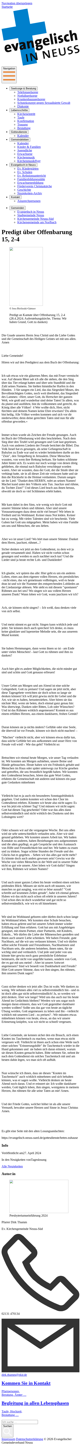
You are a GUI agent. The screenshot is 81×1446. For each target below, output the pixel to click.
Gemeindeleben (20, 139)
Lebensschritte (19, 110)
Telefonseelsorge (27, 92)
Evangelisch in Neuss (23, 164)
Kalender (23, 135)
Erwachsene (24, 154)
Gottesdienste (19, 131)
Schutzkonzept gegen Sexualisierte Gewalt (43, 102)
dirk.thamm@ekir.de (14, 1374)
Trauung (22, 124)
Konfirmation (25, 121)
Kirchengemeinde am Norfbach (36, 222)
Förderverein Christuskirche (34, 186)
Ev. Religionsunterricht (31, 175)
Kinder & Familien (29, 146)
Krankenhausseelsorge (31, 99)
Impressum (8, 1439)
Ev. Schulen (24, 172)
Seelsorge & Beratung (23, 88)
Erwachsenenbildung (30, 182)
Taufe (20, 117)
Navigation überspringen (17, 3)
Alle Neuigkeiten (12, 1166)
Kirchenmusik (26, 157)
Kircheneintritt (26, 114)
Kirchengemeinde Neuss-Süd (35, 218)
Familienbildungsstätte (31, 179)
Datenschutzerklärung (29, 1439)
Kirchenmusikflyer (28, 161)
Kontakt (15, 197)
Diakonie (23, 106)
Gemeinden (17, 207)
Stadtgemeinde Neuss (30, 215)
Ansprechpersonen (28, 201)
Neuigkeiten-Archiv (29, 193)
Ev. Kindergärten (28, 168)
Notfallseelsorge (27, 95)
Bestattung (23, 128)
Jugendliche (24, 150)
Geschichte (24, 189)
